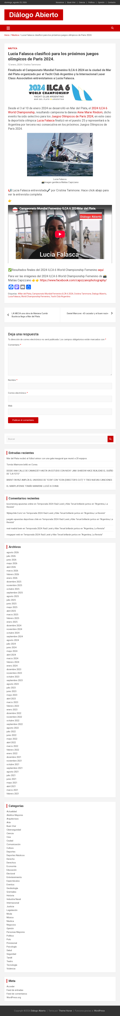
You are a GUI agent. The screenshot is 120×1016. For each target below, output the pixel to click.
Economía (11, 866)
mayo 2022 (12, 739)
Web (10, 405)
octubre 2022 (13, 720)
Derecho (11, 859)
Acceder (11, 986)
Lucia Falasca (45, 120)
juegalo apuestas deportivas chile (23, 519)
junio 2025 (11, 603)
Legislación (12, 910)
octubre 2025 (13, 589)
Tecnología (12, 965)
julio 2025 (11, 600)
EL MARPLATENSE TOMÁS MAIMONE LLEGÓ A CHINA (33, 486)
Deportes (11, 851)
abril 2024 (11, 654)
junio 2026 (11, 559)
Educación (12, 870)
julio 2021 (11, 775)
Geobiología (12, 888)
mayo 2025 (12, 607)
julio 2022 (11, 731)
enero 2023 (12, 709)
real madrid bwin (14, 528)
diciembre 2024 (14, 625)
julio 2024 (11, 643)
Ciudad (10, 840)
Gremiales (11, 892)
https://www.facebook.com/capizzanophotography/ (73, 280)
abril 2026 (11, 567)
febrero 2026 (13, 574)
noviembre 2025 (14, 585)
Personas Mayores (16, 932)
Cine (9, 837)
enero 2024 (12, 665)
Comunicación (13, 844)
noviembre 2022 (14, 717)
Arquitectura (12, 818)
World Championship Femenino (35, 296)
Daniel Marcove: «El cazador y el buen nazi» (87, 313)
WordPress (99, 1010)
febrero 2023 (13, 706)
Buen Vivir (71, 2)
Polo (9, 939)
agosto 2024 (13, 640)
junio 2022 (11, 735)
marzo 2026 (12, 570)
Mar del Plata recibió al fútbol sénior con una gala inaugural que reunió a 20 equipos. (47, 458)
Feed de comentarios (17, 993)
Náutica (12, 48)
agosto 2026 (13, 552)
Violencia (11, 968)
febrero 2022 (13, 749)
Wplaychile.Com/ (15, 513)
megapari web (13, 534)
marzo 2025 (12, 614)
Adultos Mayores (15, 815)
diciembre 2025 (14, 581)
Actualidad (12, 811)
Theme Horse (65, 1010)
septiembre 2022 (15, 724)
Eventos (10, 884)
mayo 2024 (12, 651)
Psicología (12, 946)
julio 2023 (11, 687)
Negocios (11, 924)
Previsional (12, 943)
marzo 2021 (12, 790)
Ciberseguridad (14, 829)
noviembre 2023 (14, 673)
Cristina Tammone (32, 64)
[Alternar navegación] (8, 28)
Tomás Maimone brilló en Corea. (22, 464)
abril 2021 (11, 786)
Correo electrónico (18, 393)
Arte (9, 822)
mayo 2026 (12, 563)
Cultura (10, 848)
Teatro (10, 961)
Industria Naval (14, 899)
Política (91, 2)
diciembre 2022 (14, 713)
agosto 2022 (13, 728)
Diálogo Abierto (38, 1010)
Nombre (12, 380)
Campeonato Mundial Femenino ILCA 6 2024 (52, 294)
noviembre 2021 (14, 760)
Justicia (10, 906)
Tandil (9, 957)
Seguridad (11, 954)
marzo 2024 (12, 658)
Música (10, 917)
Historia (10, 895)
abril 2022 (11, 742)
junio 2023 (11, 691)
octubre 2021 (13, 764)
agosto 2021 (13, 771)
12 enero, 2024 (15, 64)
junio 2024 (11, 647)
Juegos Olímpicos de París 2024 (72, 116)
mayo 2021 (12, 782)
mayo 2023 (12, 695)
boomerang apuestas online (20, 504)
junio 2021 (11, 779)
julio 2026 (11, 556)
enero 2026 (12, 578)
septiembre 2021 (15, 768)
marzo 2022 (12, 746)
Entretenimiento (14, 877)
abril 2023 (11, 698)
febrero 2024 (13, 662)
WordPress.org (14, 997)
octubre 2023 (13, 676)
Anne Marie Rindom (90, 112)
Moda (9, 913)
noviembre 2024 (14, 629)
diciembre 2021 (14, 757)
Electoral (11, 873)
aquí (100, 270)
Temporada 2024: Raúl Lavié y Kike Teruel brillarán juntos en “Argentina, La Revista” (65, 513)
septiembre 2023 (15, 680)
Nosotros (60, 2)
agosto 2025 (13, 596)
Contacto (112, 2)
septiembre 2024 (15, 636)
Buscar (110, 439)
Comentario (14, 345)
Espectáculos (13, 881)
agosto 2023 (13, 684)
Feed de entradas (15, 990)
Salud (9, 950)
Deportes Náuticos (16, 855)
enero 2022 (12, 753)
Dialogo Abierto (99, 294)
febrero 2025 (13, 618)
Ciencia (82, 2)
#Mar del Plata (24, 294)
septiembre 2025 (15, 592)
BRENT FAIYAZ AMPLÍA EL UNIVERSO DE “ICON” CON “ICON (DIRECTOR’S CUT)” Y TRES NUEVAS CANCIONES (59, 480)
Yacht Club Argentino (60, 296)
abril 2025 (11, 611)
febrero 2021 (13, 793)
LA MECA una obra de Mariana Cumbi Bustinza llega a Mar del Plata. (30, 315)
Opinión (101, 2)
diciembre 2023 (14, 669)
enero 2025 (12, 622)
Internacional (13, 903)
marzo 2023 (12, 702)
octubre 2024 (13, 633)
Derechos (11, 862)
